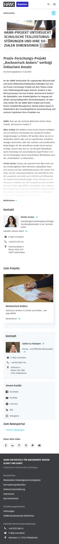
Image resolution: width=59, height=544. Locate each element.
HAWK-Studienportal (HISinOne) (18, 516)
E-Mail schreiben (16, 237)
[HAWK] (9, 4)
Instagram (14, 416)
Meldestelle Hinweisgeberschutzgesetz (22, 480)
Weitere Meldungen (15, 430)
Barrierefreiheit (10, 498)
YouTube (13, 398)
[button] (5, 445)
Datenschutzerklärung (14, 489)
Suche (48, 4)
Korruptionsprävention (14, 484)
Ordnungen (8, 511)
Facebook (14, 392)
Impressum (8, 494)
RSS (11, 410)
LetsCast (14, 404)
